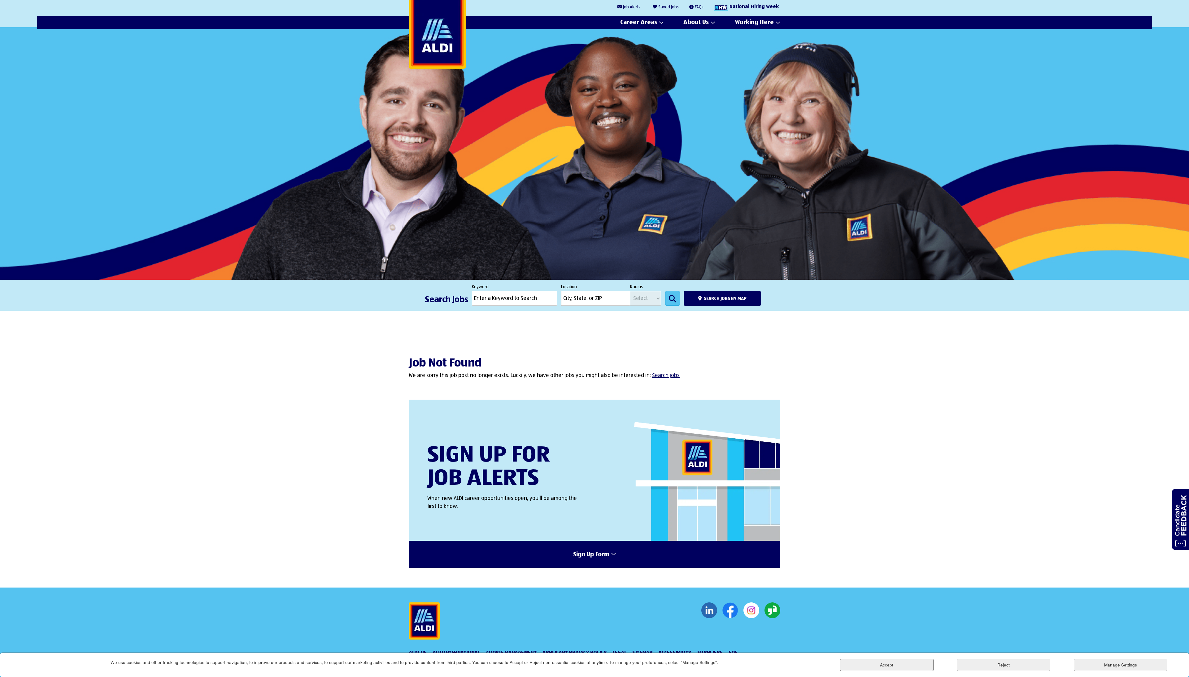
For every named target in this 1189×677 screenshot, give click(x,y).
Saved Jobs (668, 7)
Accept (886, 665)
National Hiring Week (754, 6)
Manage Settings (1120, 665)
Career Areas (638, 22)
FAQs (699, 7)
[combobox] (595, 298)
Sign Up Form (591, 555)
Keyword (480, 287)
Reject (1003, 665)
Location (569, 287)
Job (631, 7)
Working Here (754, 22)
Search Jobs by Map (725, 298)
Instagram (751, 610)
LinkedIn (709, 610)
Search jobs (666, 375)
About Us (696, 22)
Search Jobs (672, 298)
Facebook (730, 610)
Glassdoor (772, 610)
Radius (636, 287)
